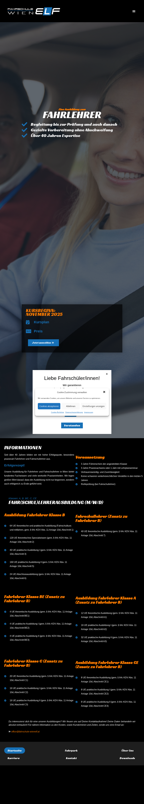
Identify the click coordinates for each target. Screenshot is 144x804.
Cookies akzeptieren (49, 406)
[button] (104, 392)
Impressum (88, 412)
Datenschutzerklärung (74, 412)
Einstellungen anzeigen (94, 406)
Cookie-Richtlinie (57, 412)
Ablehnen (70, 406)
